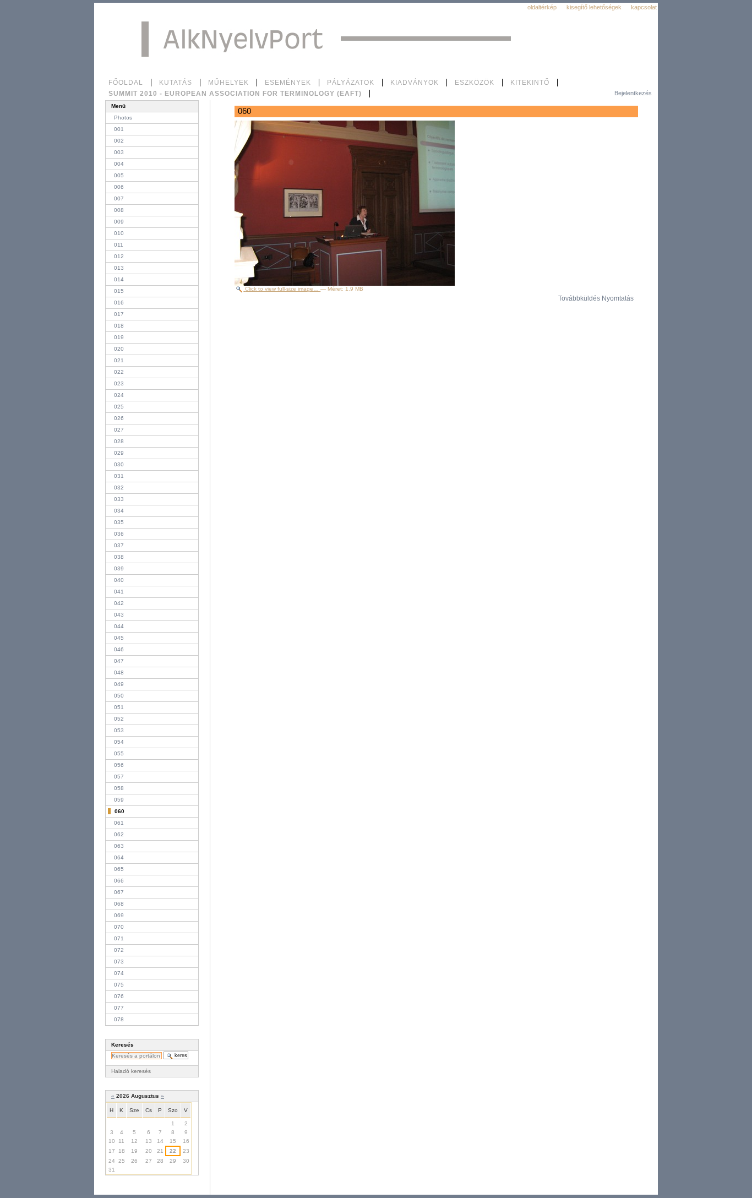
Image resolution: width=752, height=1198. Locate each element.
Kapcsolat (644, 7)
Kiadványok (414, 82)
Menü (118, 106)
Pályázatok (350, 82)
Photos (123, 118)
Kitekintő (529, 82)
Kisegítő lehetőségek (594, 7)
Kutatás (175, 82)
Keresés (122, 1045)
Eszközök (474, 82)
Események (288, 82)
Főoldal (125, 82)
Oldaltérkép (542, 7)
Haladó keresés (131, 1071)
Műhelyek (228, 82)
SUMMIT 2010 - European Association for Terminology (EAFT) (235, 93)
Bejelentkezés (633, 93)
